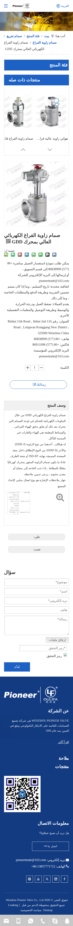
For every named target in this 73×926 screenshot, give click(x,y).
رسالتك (41, 384)
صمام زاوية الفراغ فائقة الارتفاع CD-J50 (17, 138)
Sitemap (48, 910)
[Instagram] (29, 879)
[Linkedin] (55, 879)
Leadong (13, 905)
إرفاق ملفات (57, 640)
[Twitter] (47, 879)
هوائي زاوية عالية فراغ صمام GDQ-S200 (51, 138)
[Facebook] (64, 879)
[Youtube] (38, 879)
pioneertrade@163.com (31, 860)
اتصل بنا (52, 846)
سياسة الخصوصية (31, 910)
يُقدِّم (17, 666)
